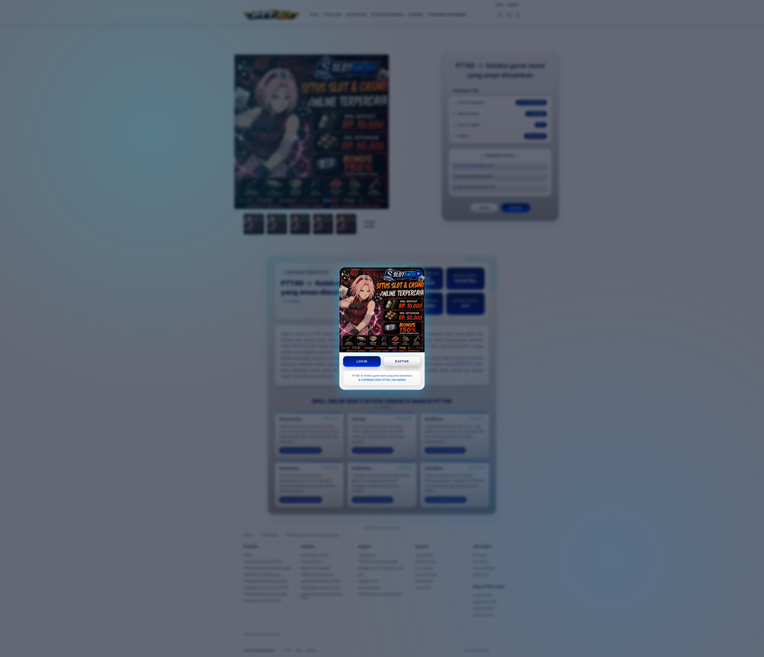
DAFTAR (402, 361)
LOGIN (362, 361)
